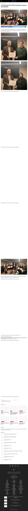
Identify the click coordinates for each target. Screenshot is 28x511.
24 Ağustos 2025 (6, 446)
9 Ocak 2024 (5, 457)
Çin (7, 488)
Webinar (21, 490)
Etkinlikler (7, 493)
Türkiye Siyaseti (21, 488)
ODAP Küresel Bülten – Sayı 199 (7, 459)
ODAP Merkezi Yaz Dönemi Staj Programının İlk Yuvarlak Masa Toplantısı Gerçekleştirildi (14, 413)
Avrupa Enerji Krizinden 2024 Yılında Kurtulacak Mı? (10, 442)
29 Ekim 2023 (5, 440)
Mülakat (14, 491)
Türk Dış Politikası (21, 486)
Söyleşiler (21, 483)
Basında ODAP (7, 484)
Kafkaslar (14, 484)
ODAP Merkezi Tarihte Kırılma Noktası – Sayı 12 (15, 505)
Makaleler (14, 490)
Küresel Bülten (14, 488)
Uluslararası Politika (20, 489)
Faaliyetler (21, 421)
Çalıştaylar (7, 486)
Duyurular (2, 421)
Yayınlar (21, 491)
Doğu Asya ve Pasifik (7, 489)
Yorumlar (21, 493)
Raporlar (14, 494)
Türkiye (21, 487)
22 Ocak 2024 (5, 443)
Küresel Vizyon (14, 489)
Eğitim (7, 491)
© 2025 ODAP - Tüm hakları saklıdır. (14, 509)
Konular (14, 487)
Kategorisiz (14, 485)
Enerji (7, 492)
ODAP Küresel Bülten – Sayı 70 (7, 439)
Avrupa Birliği (7, 483)
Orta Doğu (14, 493)
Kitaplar (14, 486)
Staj (20, 484)
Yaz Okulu (21, 492)
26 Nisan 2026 (5, 460)
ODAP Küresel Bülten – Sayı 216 (15, 502)
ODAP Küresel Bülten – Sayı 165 (7, 445)
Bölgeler (7, 485)
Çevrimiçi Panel (7, 487)
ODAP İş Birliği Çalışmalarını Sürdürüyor (8, 456)
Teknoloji (21, 485)
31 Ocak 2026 (2, 8)
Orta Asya (14, 492)
